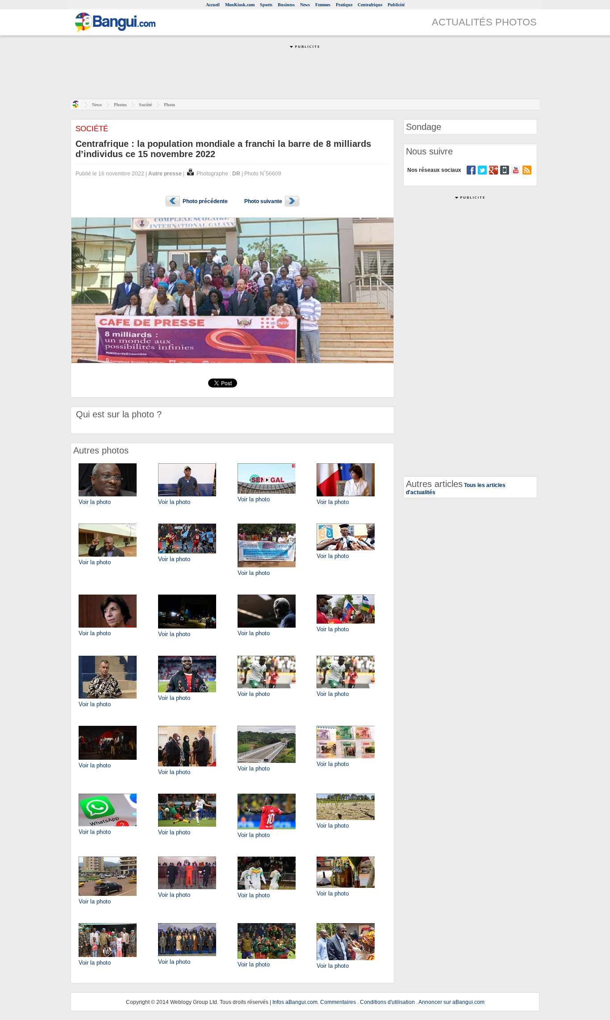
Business (286, 4)
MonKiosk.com (240, 4)
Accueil (213, 4)
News (305, 4)
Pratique (344, 4)
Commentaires (338, 1002)
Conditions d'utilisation (387, 1002)
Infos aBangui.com (295, 1002)
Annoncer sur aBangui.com (451, 1002)
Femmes (322, 4)
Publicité (396, 4)
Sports (266, 4)
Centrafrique (370, 4)
